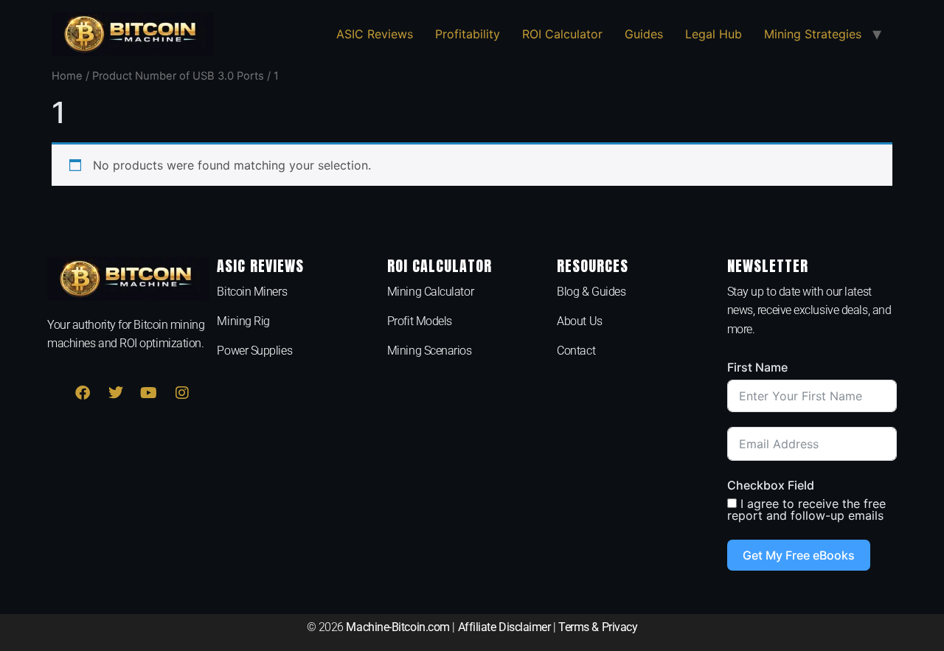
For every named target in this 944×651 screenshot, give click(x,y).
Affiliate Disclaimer (504, 627)
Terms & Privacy (597, 627)
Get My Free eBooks (799, 555)
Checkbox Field (770, 485)
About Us (579, 321)
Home (67, 76)
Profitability (467, 34)
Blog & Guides (591, 292)
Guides (644, 34)
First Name (757, 367)
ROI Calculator (562, 34)
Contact (576, 351)
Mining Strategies (812, 34)
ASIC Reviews (374, 34)
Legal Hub (713, 34)
